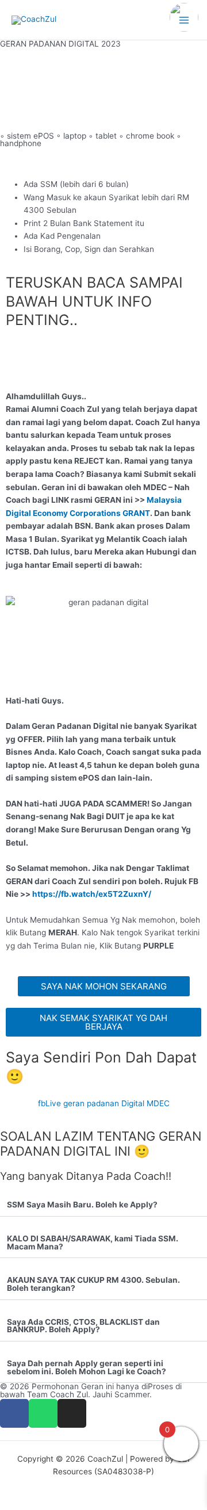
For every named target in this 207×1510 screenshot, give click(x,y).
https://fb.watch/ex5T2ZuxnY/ (92, 894)
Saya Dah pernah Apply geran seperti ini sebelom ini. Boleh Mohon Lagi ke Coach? (86, 1367)
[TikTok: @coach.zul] (184, 18)
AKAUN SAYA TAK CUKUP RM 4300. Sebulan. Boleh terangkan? (93, 1284)
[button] (103, 1205)
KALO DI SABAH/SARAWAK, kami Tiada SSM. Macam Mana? (92, 1242)
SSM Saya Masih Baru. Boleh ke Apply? (82, 1204)
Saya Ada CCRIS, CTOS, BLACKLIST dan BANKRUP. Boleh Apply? (83, 1326)
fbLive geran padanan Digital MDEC (104, 1103)
